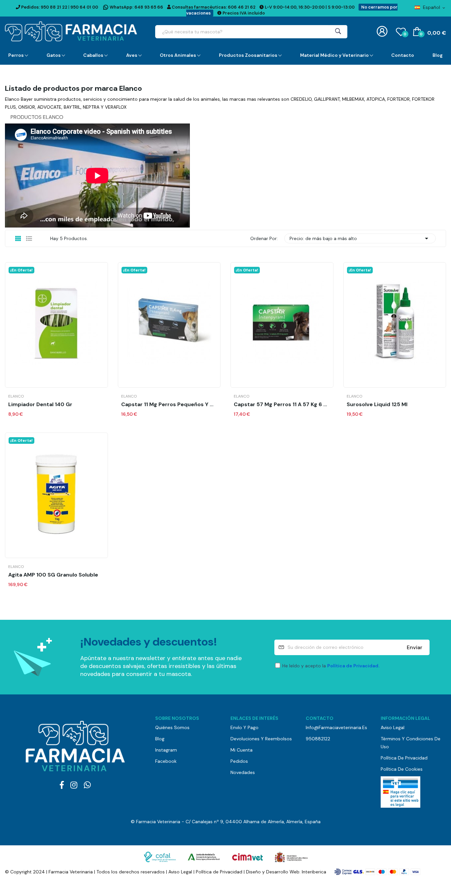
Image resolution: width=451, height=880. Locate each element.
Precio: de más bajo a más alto (360, 238)
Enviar (414, 647)
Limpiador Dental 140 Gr (40, 404)
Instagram (166, 750)
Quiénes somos (172, 727)
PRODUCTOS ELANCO (37, 117)
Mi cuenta (241, 750)
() (404, 34)
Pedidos (239, 761)
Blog (159, 739)
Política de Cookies (402, 769)
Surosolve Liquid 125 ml (377, 404)
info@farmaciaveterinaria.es (336, 727)
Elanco (16, 396)
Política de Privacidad (404, 758)
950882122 (318, 739)
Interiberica (314, 872)
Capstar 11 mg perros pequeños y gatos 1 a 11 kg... (169, 404)
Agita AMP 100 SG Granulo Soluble (53, 575)
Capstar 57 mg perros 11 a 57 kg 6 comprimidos (282, 404)
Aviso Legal (392, 727)
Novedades (242, 772)
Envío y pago (244, 727)
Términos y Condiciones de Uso (410, 743)
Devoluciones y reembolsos (261, 739)
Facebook (166, 761)
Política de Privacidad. (353, 666)
